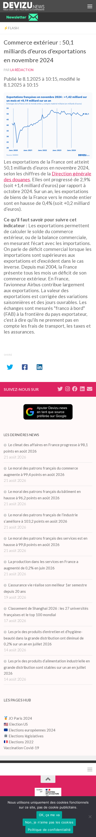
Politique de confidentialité (49, 830)
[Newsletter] (89, 389)
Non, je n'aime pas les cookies (49, 822)
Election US (18, 724)
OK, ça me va (49, 815)
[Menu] (90, 6)
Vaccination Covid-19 (21, 748)
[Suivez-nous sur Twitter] (60, 389)
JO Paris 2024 (20, 718)
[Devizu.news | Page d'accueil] (30, 6)
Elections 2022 (21, 742)
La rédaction (21, 70)
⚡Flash (11, 28)
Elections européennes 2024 (31, 730)
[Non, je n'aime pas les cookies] (89, 816)
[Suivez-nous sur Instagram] (67, 389)
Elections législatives (26, 736)
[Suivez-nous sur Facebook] (75, 389)
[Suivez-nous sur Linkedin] (82, 389)
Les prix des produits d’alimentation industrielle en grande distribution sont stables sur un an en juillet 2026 (47, 667)
